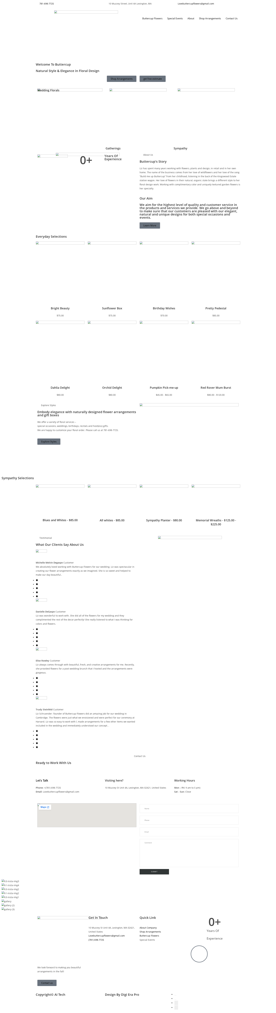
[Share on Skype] (176, 1007)
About (191, 18)
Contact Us (232, 18)
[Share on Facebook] (175, 995)
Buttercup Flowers (152, 18)
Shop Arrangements (210, 18)
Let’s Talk (42, 780)
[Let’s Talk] (40, 773)
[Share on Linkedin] (176, 1003)
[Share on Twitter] (175, 999)
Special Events (175, 18)
